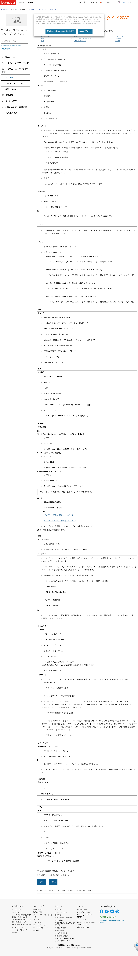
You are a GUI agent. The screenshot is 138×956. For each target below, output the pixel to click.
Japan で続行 (85, 31)
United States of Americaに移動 (60, 31)
